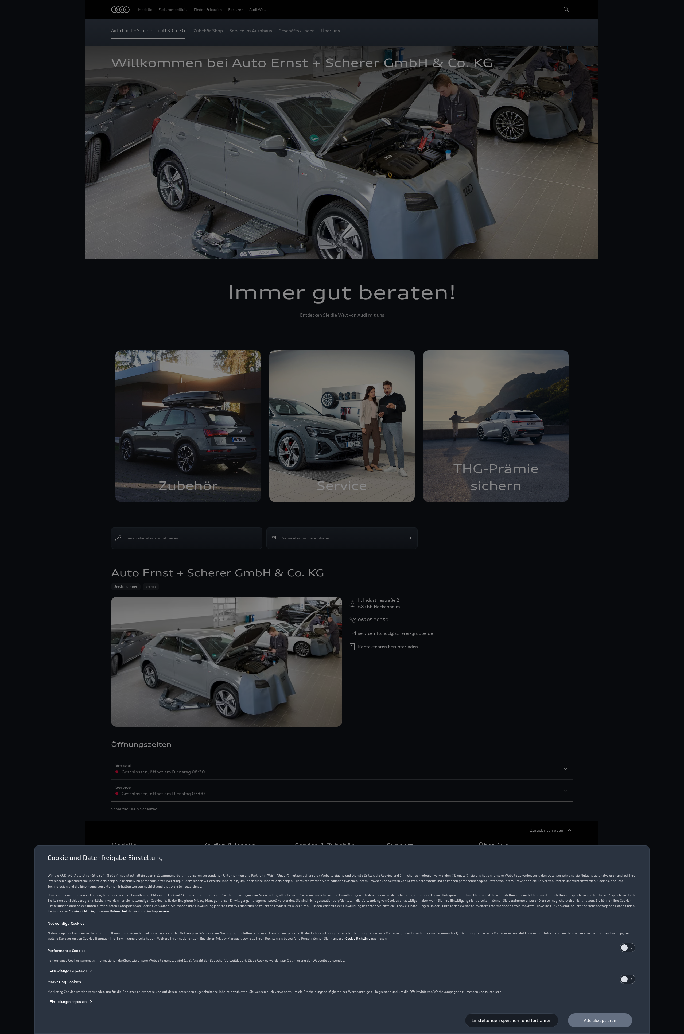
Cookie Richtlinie (81, 911)
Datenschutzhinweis (125, 911)
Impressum (160, 911)
